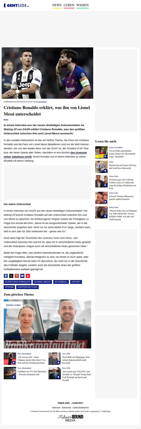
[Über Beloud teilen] (28, 276)
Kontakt (77, 403)
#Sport (76, 282)
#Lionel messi (42, 282)
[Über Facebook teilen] (6, 276)
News (57, 5)
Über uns (64, 403)
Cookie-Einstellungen (81, 407)
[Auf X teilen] (11, 276)
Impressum (56, 407)
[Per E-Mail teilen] (22, 276)
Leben (69, 5)
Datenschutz (66, 407)
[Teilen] (17, 276)
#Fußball (61, 282)
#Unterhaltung (27, 287)
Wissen (82, 5)
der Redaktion (41, 102)
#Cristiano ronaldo (17, 282)
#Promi (9, 287)
